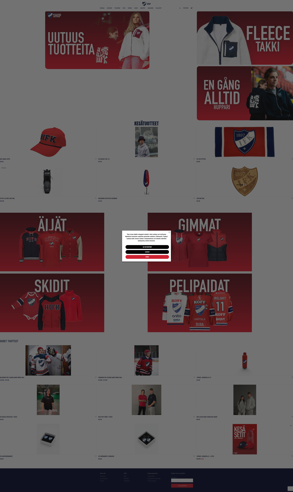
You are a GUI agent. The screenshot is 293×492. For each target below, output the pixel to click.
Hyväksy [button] (147, 257)
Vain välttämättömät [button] (147, 247)
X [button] (169, 232)
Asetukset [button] (147, 252)
